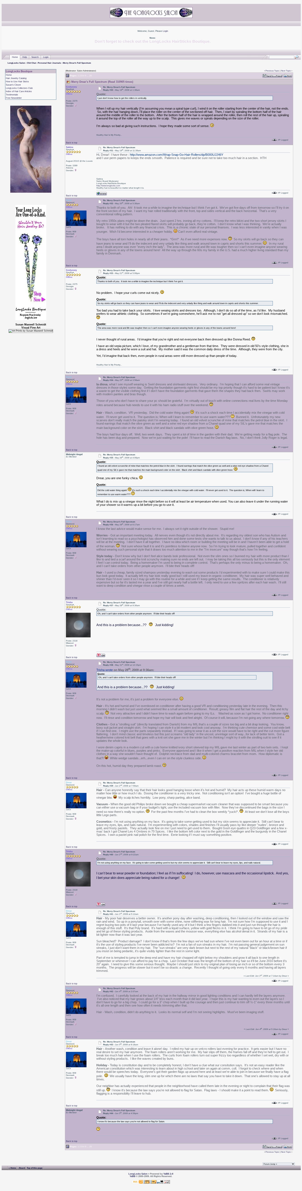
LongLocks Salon (16, 63)
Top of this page (35, 1168)
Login (165, 31)
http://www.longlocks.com (108, 185)
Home (15, 57)
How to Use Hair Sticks (17, 81)
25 (90, 75)
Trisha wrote (104, 670)
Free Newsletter (14, 98)
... (88, 75)
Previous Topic (272, 71)
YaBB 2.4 (168, 1174)
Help (24, 57)
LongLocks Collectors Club (19, 88)
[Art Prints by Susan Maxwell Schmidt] (31, 331)
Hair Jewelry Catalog (16, 78)
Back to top (71, 142)
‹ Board (21, 1168)
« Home (12, 1168)
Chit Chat (31, 63)
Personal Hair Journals (49, 63)
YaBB (132, 1176)
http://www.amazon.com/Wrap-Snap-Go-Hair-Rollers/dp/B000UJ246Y (176, 154)
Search (35, 57)
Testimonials (12, 94)
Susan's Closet (13, 85)
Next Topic (286, 71)
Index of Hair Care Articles (19, 91)
